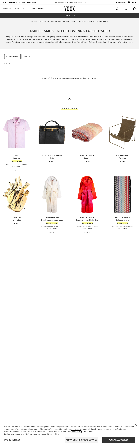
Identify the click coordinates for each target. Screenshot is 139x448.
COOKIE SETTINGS (12, 440)
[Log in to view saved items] (126, 9)
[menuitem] (7, 9)
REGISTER (122, 2)
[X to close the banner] (136, 425)
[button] (69, 99)
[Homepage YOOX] (69, 8)
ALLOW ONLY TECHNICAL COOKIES (81, 440)
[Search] (117, 9)
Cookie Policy (76, 432)
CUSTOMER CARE (29, 2)
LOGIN (132, 2)
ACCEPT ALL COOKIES (119, 440)
